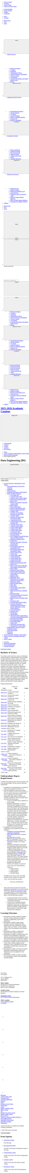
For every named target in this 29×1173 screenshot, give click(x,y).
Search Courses (8, 639)
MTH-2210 (4, 692)
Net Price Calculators (15, 120)
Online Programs (14, 154)
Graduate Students (15, 115)
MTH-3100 (4, 705)
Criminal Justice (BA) (15, 529)
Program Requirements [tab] (10, 643)
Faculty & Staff (8, 10)
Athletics (6, 203)
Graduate (6, 445)
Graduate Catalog (8, 1159)
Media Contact (4, 1110)
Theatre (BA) (13, 623)
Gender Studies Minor (16, 555)
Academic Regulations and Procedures (17, 492)
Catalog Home (7, 5)
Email (2, 1102)
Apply (5, 23)
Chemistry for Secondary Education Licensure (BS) (17, 513)
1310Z (5, 755)
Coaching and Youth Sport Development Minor (17, 517)
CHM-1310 (4, 754)
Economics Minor (14, 534)
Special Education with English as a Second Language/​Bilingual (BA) (19, 616)
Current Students (8, 9)
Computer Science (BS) (16, 524)
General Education (15, 557)
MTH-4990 (4, 726)
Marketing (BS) (14, 576)
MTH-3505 (4, 716)
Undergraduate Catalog (10, 1152)
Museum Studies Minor (16, 583)
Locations (12, 70)
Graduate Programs (15, 151)
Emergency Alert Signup (7, 1104)
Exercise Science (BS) (16, 552)
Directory (3, 1101)
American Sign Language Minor (18, 498)
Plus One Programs (15, 153)
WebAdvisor (4, 1123)
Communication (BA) (15, 520)
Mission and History (15, 68)
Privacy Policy (4, 1115)
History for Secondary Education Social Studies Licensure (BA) (18, 566)
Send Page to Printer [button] (9, 1140)
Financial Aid (13, 118)
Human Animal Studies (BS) (17, 571)
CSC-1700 (3, 731)
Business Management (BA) (17, 509)
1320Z (5, 760)
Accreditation (13, 77)
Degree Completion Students (17, 117)
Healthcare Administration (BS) (18, 562)
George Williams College (7, 1001)
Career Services (14, 193)
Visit (5, 22)
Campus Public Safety (6, 1096)
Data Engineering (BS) (16, 533)
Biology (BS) (13, 501)
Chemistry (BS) (14, 511)
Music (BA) (13, 584)
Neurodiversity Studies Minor (17, 587)
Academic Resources (15, 158)
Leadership (13, 71)
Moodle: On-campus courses (8, 1112)
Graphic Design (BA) (15, 559)
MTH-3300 (4, 713)
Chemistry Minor (14, 515)
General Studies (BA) (15, 558)
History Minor (14, 568)
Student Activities (14, 190)
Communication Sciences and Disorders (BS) (17, 522)
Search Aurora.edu (8, 266)
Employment (4, 1105)
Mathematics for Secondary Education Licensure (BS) (17, 579)
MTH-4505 (4, 720)
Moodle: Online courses (7, 1114)
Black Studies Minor (15, 507)
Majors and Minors (15, 150)
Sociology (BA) (14, 611)
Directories (10, 631)
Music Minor (13, 586)
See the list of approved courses (19, 890)
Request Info (7, 20)
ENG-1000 (10, 834)
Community (7, 13)
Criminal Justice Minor (16, 530)
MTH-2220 (4, 696)
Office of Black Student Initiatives (19, 200)
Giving (2, 1107)
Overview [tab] (6, 642)
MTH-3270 (4, 710)
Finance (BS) (13, 554)
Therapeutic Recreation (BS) (17, 624)
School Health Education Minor (18, 602)
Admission (10, 489)
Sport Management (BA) (16, 620)
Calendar (6, 18)
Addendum (10, 633)
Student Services (11, 490)
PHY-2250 (3, 768)
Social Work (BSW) (15, 609)
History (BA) (13, 564)
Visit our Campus (14, 75)
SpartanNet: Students (6, 1121)
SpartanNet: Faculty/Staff (7, 1120)
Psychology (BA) (14, 601)
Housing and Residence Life (17, 191)
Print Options (7, 449)
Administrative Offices (16, 73)
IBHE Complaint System (7, 1108)
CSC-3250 (3, 739)
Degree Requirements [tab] (9, 645)
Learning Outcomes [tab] (9, 646)
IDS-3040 (15, 839)
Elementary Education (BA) (17, 539)
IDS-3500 (20, 852)
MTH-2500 (4, 702)
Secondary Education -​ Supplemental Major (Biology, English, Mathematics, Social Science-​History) (18, 606)
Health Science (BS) (15, 561)
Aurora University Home (10, 6)
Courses (6, 446)
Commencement (5, 1098)
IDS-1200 (9, 837)
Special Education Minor (16, 618)
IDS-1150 (9, 840)
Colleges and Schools (15, 156)
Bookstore (3, 1095)
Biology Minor (14, 505)
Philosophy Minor (14, 593)
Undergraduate (7, 443)
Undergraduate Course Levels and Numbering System (15, 628)
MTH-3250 (4, 708)
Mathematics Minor (15, 581)
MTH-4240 (4, 723)
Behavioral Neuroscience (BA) (18, 499)
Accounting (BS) (14, 495)
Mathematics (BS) (14, 577)
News (5, 16)
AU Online (13, 114)
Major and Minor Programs (11, 455)
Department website (6, 649)
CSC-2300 (3, 734)
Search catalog (4, 478)
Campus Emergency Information (18, 74)
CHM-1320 (4, 759)
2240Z (5, 765)
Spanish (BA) (13, 612)
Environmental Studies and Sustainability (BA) (17, 547)
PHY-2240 (3, 763)
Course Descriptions (12, 630)
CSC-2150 (3, 736)
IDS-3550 (22, 853)
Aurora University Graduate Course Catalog (15, 634)
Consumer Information (6, 1099)
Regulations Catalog (9, 1166)
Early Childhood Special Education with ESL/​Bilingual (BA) (19, 537)
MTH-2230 (4, 699)
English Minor (14, 545)
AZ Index (6, 3)
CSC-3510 (3, 743)
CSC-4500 (3, 749)
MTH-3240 (4, 706)
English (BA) (13, 540)
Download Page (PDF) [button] (10, 1145)
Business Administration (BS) (17, 508)
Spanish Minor (14, 614)
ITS (2, 1111)
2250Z (5, 770)
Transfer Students (14, 113)
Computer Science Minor (16, 526)
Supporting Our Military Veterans (18, 201)
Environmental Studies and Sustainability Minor (17, 550)
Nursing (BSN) (14, 589)
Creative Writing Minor (16, 527)
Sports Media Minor (15, 621)
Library (12, 157)
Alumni (6, 12)
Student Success (14, 188)
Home (5, 452)
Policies (12, 81)
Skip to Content (8, 2)
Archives (6, 447)
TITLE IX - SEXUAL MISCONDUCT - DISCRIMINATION (11, 1118)
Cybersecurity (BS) (15, 532)
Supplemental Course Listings (18, 626)
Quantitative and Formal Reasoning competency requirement (16, 832)
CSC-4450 (3, 746)
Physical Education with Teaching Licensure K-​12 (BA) (19, 595)
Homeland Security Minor (17, 570)
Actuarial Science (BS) (16, 496)
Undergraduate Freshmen (16, 111)
